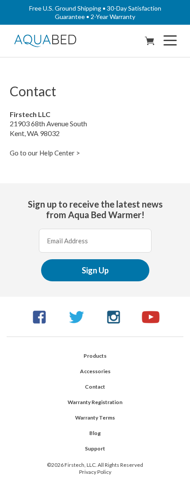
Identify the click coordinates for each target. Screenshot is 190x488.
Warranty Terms (95, 417)
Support (95, 448)
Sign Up (95, 270)
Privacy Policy (95, 472)
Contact (95, 386)
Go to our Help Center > (45, 153)
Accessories (95, 371)
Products (95, 355)
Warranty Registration (95, 402)
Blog (95, 433)
